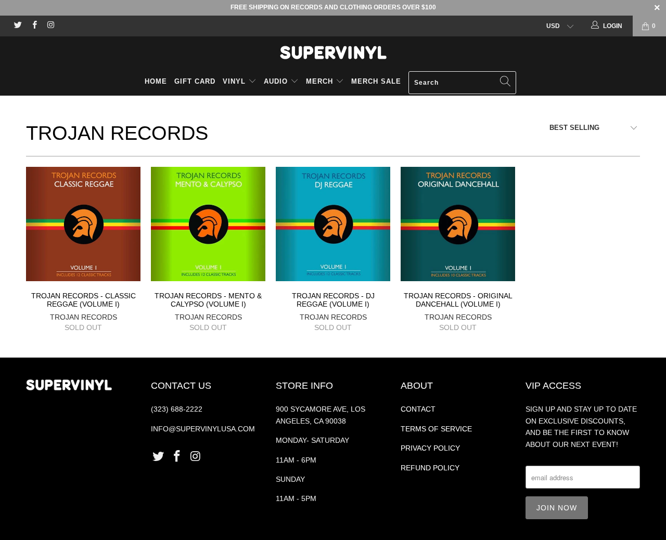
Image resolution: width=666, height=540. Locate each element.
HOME (156, 81)
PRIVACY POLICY (430, 448)
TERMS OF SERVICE (436, 429)
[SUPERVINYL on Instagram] (50, 26)
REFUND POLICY (430, 468)
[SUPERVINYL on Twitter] (17, 26)
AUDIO (277, 81)
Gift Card (194, 81)
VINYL (235, 81)
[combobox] (462, 82)
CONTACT (418, 409)
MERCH (319, 81)
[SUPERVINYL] (333, 52)
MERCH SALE (376, 81)
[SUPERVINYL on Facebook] (33, 26)
